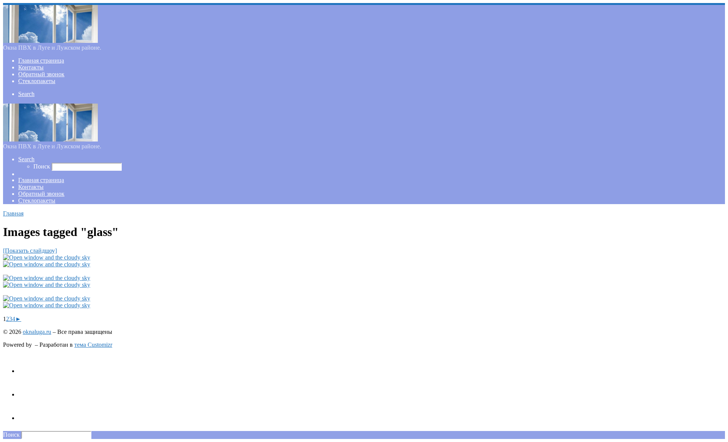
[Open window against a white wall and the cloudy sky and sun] (46, 257)
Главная (13, 213)
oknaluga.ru (37, 332)
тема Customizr (93, 344)
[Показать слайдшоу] (30, 250)
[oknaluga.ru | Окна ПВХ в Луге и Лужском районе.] (50, 41)
